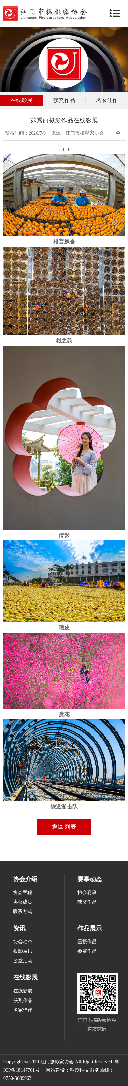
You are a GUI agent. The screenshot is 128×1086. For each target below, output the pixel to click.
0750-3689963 (17, 1078)
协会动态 (22, 941)
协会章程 (22, 892)
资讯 (19, 928)
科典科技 (79, 1070)
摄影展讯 (22, 951)
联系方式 (22, 911)
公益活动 (22, 960)
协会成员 (22, 902)
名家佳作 (107, 100)
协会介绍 (25, 879)
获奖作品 (64, 100)
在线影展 (21, 100)
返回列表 (64, 826)
